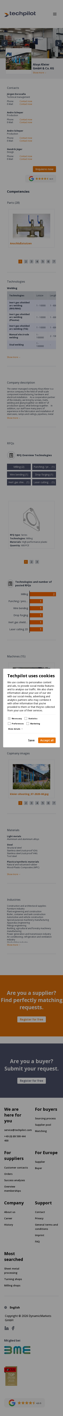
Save (31, 740)
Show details (14, 729)
